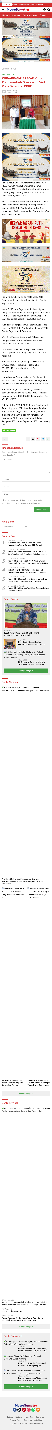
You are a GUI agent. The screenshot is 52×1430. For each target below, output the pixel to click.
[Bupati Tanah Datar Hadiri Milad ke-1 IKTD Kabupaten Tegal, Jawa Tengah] (26, 615)
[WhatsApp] (33, 1410)
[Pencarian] (48, 9)
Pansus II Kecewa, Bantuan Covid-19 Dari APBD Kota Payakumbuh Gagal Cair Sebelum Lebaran (28, 553)
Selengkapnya (25, 671)
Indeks (10, 1417)
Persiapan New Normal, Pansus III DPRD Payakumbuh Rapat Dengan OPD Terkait (25, 544)
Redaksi (19, 1417)
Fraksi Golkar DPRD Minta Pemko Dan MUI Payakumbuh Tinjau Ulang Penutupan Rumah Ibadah (27, 571)
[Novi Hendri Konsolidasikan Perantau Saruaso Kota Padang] (10, 644)
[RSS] (38, 1410)
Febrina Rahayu (12, 91)
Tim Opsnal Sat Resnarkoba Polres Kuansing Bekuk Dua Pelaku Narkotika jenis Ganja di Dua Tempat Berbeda (25, 1303)
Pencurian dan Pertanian (12, 1311)
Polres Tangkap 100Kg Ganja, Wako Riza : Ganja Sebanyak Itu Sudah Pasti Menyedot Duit (22, 1319)
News (4, 74)
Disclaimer (40, 1417)
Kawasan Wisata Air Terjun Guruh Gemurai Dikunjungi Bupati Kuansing (32, 1364)
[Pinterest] (24, 1410)
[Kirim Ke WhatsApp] (48, 439)
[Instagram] (29, 1410)
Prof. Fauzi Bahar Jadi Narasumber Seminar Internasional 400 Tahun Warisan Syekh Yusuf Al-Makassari (22, 881)
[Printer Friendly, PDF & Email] (9, 430)
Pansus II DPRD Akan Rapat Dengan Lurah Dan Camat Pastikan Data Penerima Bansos (27, 580)
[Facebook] (15, 1410)
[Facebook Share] (28, 439)
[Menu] (3, 9)
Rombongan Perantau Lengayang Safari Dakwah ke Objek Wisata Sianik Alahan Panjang (32, 1349)
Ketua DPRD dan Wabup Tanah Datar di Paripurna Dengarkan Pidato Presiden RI (12, 1082)
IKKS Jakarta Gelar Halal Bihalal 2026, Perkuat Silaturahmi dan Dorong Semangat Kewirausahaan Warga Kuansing (33, 663)
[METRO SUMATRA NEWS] (17, 9)
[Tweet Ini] (33, 439)
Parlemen (11, 74)
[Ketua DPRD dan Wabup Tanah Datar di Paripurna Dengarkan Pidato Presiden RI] (13, 982)
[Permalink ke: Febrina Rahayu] (4, 91)
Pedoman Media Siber (33, 1420)
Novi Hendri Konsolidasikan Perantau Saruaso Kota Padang (31, 643)
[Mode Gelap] (44, 9)
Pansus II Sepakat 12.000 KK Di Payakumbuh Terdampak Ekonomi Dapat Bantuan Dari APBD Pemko (28, 562)
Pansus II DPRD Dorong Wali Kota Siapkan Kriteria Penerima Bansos (28, 589)
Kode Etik (29, 1417)
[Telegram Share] (43, 439)
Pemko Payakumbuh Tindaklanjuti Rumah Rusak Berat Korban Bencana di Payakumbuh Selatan (32, 1379)
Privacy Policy (15, 1420)
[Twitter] (19, 1410)
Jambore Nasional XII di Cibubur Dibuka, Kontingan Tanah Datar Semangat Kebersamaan (39, 1082)
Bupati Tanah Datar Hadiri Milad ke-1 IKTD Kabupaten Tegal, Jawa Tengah (21, 634)
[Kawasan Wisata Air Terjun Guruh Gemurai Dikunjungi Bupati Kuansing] (26, 1357)
